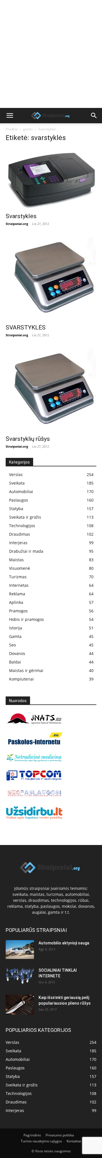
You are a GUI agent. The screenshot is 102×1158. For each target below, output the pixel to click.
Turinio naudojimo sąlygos (41, 1141)
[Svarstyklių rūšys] (51, 389)
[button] (10, 115)
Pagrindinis (32, 1135)
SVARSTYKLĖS (26, 327)
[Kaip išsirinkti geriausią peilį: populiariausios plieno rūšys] (20, 1005)
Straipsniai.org (17, 224)
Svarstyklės (21, 216)
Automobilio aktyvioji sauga (64, 943)
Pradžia (12, 129)
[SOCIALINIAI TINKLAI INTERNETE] (20, 975)
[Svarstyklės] (51, 178)
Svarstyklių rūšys (28, 438)
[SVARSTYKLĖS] (51, 277)
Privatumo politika (60, 1135)
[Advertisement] (51, 54)
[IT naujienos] (34, 779)
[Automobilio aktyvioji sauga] (20, 949)
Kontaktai (74, 1141)
